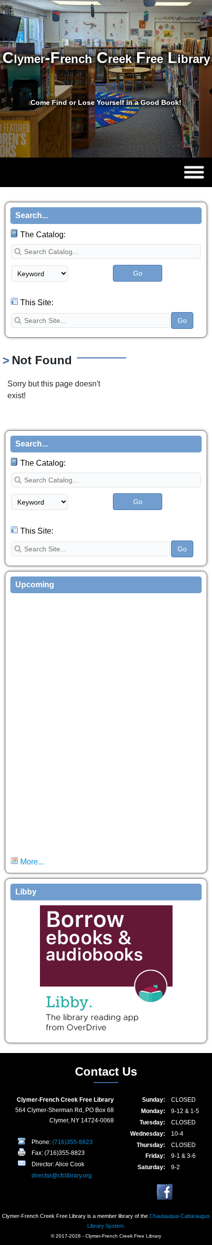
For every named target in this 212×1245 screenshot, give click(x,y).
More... (31, 862)
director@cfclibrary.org (62, 1175)
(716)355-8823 (72, 1142)
